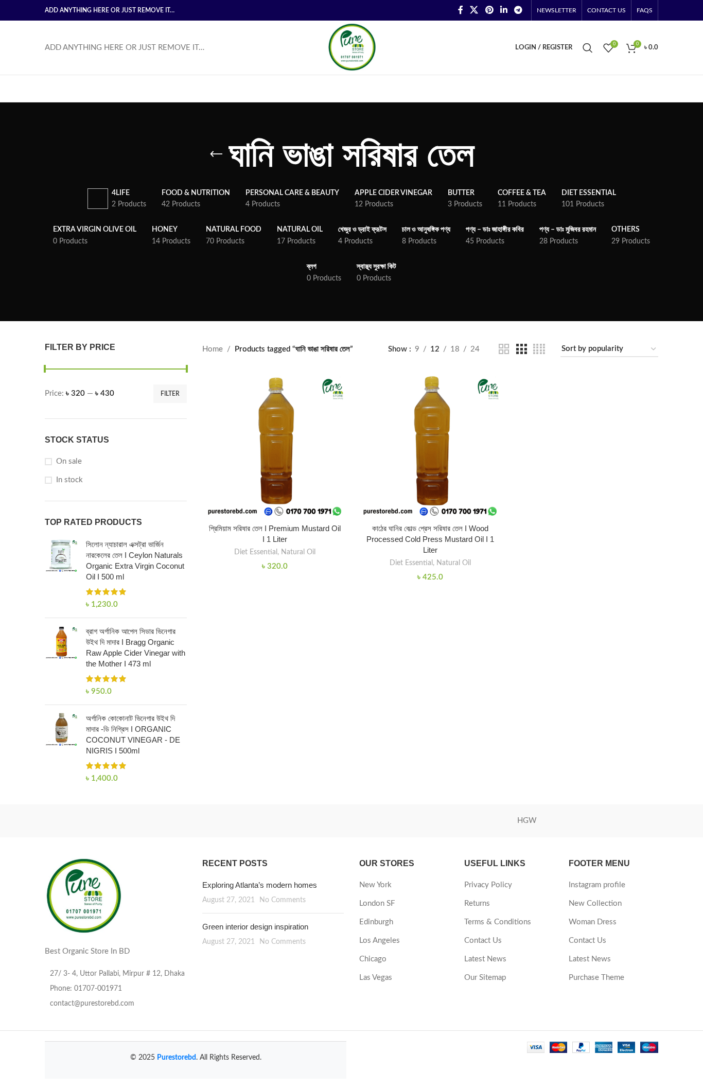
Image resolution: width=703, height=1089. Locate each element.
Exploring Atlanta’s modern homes (259, 885)
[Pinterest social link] (489, 10)
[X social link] (474, 10)
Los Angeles (379, 940)
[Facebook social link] (460, 10)
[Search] (587, 48)
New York (375, 885)
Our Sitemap (485, 977)
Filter (170, 394)
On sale (69, 461)
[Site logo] (351, 47)
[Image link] (83, 896)
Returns (477, 903)
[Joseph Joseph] (439, 820)
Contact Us (483, 940)
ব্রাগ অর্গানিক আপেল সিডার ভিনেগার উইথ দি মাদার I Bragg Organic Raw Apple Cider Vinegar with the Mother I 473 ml (135, 647)
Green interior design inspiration (255, 926)
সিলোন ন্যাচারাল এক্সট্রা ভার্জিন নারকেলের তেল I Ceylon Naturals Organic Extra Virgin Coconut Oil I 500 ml (135, 560)
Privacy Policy (488, 885)
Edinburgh (376, 922)
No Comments (282, 900)
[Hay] (614, 820)
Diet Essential (255, 552)
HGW (527, 820)
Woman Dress (593, 922)
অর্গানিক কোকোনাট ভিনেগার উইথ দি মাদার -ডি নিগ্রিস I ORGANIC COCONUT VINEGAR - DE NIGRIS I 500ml (133, 734)
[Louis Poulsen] (264, 820)
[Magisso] (176, 820)
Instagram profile (597, 885)
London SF (377, 903)
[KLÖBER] (351, 820)
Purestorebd (176, 1057)
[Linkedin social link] (504, 10)
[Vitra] (88, 820)
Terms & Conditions (497, 922)
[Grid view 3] (521, 349)
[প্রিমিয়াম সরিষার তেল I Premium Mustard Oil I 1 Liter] (274, 445)
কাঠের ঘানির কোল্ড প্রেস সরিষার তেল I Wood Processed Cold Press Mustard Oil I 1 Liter (430, 539)
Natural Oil (298, 552)
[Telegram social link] (518, 10)
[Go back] (216, 154)
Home (212, 349)
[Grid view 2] (504, 349)
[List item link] (116, 988)
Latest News (485, 959)
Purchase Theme (596, 977)
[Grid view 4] (539, 349)
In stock (69, 480)
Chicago (372, 959)
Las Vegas (375, 977)
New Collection (595, 903)
